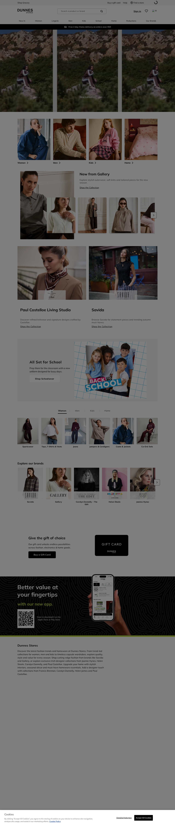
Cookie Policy (55, 821)
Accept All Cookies (143, 818)
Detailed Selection (124, 818)
